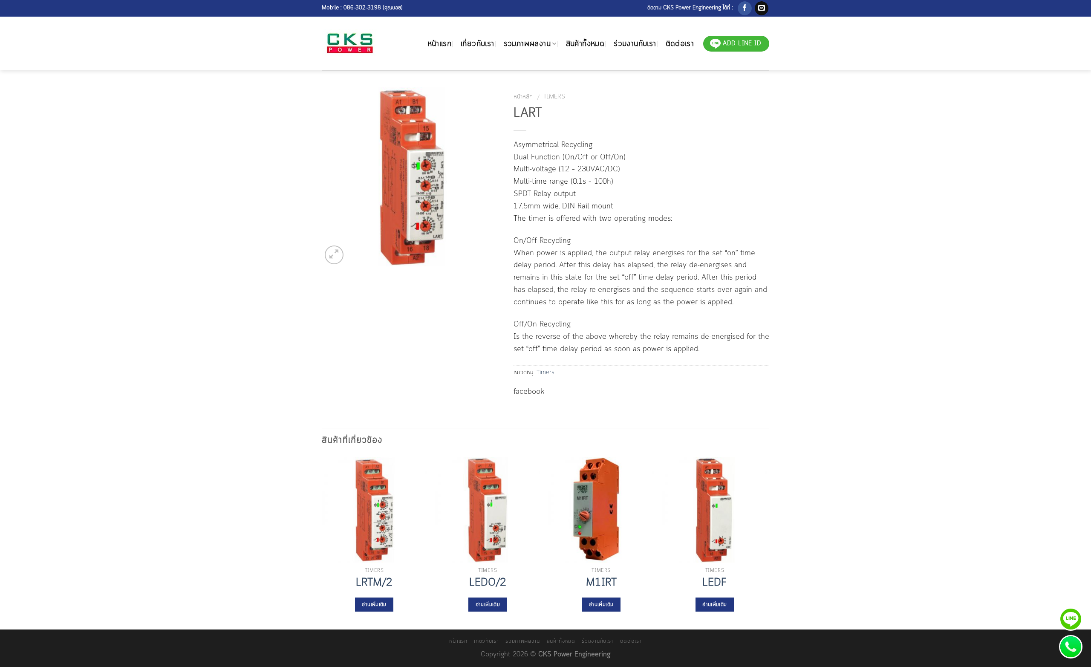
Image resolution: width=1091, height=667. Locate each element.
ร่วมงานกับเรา (635, 43)
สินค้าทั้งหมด (585, 43)
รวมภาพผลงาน (527, 43)
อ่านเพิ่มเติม (374, 604)
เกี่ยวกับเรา (477, 43)
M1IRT (601, 583)
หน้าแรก (439, 43)
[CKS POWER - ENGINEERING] (353, 43)
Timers (554, 96)
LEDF (714, 583)
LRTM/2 (374, 583)
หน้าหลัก (523, 96)
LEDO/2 (487, 583)
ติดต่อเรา (680, 43)
